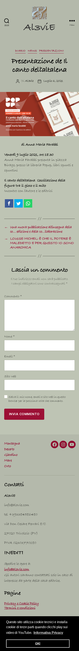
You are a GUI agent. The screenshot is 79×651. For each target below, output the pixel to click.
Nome (9, 337)
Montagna (12, 444)
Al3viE (39, 28)
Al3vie (29, 81)
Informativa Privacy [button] (48, 632)
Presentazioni (51, 51)
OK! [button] (37, 643)
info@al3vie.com (16, 570)
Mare (8, 461)
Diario (20, 51)
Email (9, 357)
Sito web (10, 376)
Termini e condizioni (19, 608)
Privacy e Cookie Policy (21, 604)
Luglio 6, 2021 (53, 81)
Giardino (10, 455)
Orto (7, 467)
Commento (13, 296)
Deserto (9, 450)
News (32, 51)
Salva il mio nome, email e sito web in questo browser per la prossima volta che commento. (37, 399)
